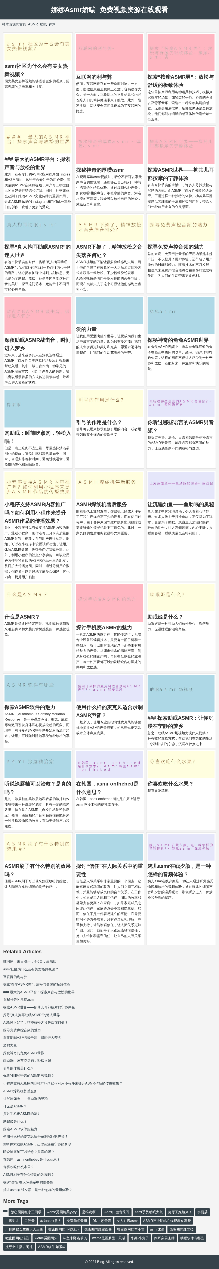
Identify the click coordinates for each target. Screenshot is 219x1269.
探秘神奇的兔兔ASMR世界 (178, 340)
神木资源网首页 (14, 24)
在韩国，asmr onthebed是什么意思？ (31, 1159)
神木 (52, 24)
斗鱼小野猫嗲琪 (75, 1238)
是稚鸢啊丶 (90, 1212)
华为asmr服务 (50, 1221)
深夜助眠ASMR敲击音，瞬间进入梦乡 (32, 1037)
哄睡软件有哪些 (192, 1238)
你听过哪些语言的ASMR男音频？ (28, 1075)
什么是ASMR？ (22, 617)
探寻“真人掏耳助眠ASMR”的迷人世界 (31, 1015)
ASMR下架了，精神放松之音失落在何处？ (35, 1022)
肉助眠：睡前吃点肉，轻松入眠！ (29, 1060)
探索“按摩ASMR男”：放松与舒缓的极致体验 (36, 984)
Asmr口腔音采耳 (116, 1212)
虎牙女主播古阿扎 (19, 1247)
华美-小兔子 (140, 1238)
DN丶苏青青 (101, 1221)
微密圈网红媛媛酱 (98, 1229)
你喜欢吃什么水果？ (171, 784)
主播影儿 (12, 1221)
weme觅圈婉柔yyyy (62, 1212)
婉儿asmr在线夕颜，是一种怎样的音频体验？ (37, 1190)
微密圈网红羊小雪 (131, 1229)
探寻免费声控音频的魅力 (176, 247)
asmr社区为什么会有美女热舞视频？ (31, 969)
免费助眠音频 (77, 1221)
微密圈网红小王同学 (26, 1212)
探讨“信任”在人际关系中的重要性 (28, 1182)
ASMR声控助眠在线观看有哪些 (167, 1221)
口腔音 (29, 1221)
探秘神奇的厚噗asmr (100, 170)
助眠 (43, 24)
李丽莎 (202, 1212)
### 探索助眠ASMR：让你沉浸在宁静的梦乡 (37, 1144)
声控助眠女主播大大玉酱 (24, 1229)
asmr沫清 (157, 1229)
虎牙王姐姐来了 (180, 1212)
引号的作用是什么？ (99, 422)
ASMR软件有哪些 (51, 1247)
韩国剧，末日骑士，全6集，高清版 (29, 961)
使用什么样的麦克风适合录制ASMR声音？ (35, 1136)
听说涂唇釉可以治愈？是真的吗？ (29, 1152)
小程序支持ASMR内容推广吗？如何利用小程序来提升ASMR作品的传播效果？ (35, 512)
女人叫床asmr (127, 1221)
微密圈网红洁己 (17, 1238)
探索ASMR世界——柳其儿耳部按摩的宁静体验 (39, 1007)
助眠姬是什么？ (165, 617)
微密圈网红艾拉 (182, 1229)
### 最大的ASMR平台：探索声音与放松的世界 (39, 992)
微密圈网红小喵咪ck (63, 1229)
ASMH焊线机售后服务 (101, 504)
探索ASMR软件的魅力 (29, 707)
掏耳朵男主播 (164, 1238)
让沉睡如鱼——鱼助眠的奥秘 (181, 504)
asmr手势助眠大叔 (149, 1212)
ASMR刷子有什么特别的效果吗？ (28, 1174)
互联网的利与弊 (94, 77)
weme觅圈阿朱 (46, 1238)
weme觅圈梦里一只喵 (108, 1238)
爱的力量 (86, 329)
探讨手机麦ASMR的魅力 (104, 627)
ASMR (33, 24)
